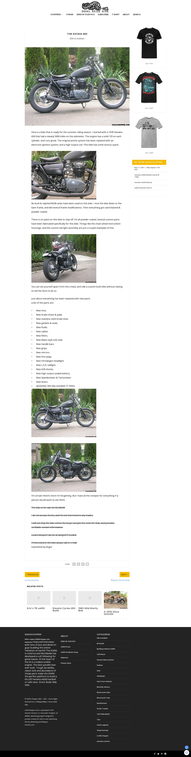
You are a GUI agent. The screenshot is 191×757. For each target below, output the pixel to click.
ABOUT (126, 15)
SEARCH (137, 15)
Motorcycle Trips (103, 698)
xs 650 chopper (102, 736)
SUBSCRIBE (103, 15)
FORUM (69, 15)
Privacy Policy (41, 702)
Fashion (100, 665)
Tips (98, 719)
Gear (98, 671)
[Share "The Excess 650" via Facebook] (74, 564)
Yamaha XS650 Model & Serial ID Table (146, 176)
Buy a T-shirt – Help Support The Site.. (147, 168)
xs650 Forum (66, 647)
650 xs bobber (77, 38)
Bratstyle (100, 643)
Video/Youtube (102, 730)
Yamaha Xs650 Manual (143, 182)
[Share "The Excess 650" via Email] (87, 564)
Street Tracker (102, 709)
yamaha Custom (103, 741)
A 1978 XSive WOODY (111, 612)
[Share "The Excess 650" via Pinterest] (83, 564)
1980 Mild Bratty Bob (88, 609)
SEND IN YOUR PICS (86, 15)
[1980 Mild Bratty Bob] (90, 598)
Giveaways (101, 676)
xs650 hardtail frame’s (143, 188)
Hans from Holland (104, 681)
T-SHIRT (115, 15)
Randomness (102, 703)
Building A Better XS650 (106, 649)
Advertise (64, 658)
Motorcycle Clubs (103, 692)
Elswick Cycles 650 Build (64, 609)
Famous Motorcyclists (105, 660)
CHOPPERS (56, 15)
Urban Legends (102, 725)
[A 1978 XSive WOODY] (115, 600)
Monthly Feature (103, 687)
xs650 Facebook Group (69, 652)
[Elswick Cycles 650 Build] (64, 598)
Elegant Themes (40, 754)
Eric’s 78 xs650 (36, 608)
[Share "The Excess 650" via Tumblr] (78, 564)
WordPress (61, 754)
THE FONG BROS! (103, 714)
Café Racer (101, 654)
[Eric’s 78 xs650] (38, 598)
